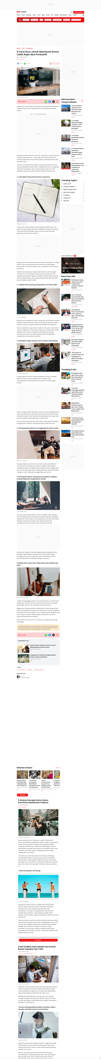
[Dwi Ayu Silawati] (18, 677)
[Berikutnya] (60, 746)
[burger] (83, 15)
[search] (71, 12)
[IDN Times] (21, 12)
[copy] (57, 101)
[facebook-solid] (49, 101)
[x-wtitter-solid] (53, 101)
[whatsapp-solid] (46, 101)
